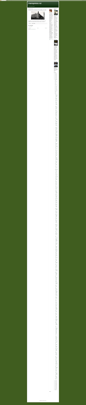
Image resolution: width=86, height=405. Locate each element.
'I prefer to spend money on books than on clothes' (56, 338)
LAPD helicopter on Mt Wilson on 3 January (56, 229)
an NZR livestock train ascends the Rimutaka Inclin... (56, 254)
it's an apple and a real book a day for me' (56, 243)
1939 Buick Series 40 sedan (56, 251)
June (55, 87)
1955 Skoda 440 (56, 342)
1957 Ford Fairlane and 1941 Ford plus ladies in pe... (56, 240)
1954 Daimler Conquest (56, 344)
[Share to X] (33, 23)
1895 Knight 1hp (56, 100)
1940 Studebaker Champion (56, 237)
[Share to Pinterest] (34, 23)
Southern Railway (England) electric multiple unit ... (56, 140)
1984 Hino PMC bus (56, 249)
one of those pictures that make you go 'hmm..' (56, 320)
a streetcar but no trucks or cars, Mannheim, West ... (56, 104)
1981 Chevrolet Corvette (56, 257)
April (55, 89)
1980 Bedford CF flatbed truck (56, 262)
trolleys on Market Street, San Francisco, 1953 (56, 115)
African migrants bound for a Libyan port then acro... (56, 135)
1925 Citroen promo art (56, 176)
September (56, 84)
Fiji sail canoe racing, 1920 (56, 311)
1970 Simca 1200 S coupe (56, 218)
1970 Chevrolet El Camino (56, 148)
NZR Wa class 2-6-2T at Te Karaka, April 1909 (56, 107)
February (56, 91)
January (56, 92)
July (55, 86)
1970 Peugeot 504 (56, 300)
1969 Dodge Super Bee (56, 146)
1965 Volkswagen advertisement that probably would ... (56, 328)
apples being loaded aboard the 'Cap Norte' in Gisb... (56, 225)
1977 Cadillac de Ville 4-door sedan (56, 316)
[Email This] (32, 23)
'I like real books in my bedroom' (56, 303)
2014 (55, 385)
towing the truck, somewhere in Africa (56, 298)
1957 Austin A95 (56, 268)
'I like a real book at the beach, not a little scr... (56, 270)
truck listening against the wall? (56, 121)
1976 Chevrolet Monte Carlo (56, 151)
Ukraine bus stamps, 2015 (56, 305)
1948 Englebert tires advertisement (56, 357)
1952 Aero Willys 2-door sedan (56, 184)
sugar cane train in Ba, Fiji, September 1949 (56, 192)
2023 (55, 76)
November (56, 81)
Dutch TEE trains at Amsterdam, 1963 (56, 209)
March (56, 90)
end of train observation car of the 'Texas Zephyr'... (56, 131)
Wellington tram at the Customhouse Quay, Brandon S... (56, 283)
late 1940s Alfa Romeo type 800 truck (56, 178)
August (56, 85)
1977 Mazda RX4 (56, 266)
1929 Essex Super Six (56, 198)
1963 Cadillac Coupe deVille (56, 260)
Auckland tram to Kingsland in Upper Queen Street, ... (56, 292)
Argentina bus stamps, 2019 (56, 286)
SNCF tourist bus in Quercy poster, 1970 (56, 367)
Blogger (45, 400)
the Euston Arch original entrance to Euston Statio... (56, 308)
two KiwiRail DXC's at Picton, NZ (56, 143)
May (55, 88)
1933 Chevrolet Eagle (56, 232)
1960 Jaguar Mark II (56, 112)
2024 (55, 75)
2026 (55, 73)
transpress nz (34, 3)
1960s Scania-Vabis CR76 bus (56, 289)
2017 (55, 382)
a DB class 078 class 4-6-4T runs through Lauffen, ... (56, 206)
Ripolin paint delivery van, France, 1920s (56, 170)
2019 (55, 380)
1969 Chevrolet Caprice (56, 265)
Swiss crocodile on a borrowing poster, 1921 (56, 187)
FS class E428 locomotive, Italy (56, 377)
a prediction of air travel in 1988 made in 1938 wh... (56, 332)
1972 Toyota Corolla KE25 (56, 155)
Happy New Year (56, 379)
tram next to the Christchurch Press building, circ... (56, 95)
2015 (55, 384)
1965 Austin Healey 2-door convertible (56, 234)
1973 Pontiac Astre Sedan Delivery (56, 162)
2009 (55, 389)
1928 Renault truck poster (56, 182)
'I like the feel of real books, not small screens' (56, 174)
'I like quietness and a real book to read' (56, 212)
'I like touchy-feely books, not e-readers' (56, 118)
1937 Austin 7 (56, 335)
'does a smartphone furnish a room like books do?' (56, 373)
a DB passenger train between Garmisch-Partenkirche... (56, 158)
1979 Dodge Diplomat (56, 137)
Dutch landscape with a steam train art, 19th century (56, 278)
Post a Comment (30, 26)
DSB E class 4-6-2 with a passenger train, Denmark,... (56, 354)
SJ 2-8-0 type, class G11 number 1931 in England (56, 361)
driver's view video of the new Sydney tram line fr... (56, 350)
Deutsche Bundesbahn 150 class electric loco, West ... (56, 125)
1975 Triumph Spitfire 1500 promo (56, 247)
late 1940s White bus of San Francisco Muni (56, 128)
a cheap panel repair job (56, 110)
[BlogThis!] (32, 23)
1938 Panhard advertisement (56, 346)
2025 (55, 74)
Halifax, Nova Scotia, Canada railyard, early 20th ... (56, 324)
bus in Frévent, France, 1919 (56, 314)
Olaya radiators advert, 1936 (56, 164)
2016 (55, 383)
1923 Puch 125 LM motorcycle (56, 295)
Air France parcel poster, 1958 (56, 370)
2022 (55, 77)
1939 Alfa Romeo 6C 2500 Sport (56, 99)
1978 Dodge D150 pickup (56, 153)
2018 (55, 381)
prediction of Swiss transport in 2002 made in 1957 (56, 215)
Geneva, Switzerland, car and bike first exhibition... (56, 222)
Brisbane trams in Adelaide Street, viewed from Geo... (56, 274)
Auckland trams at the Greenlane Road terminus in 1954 (56, 196)
